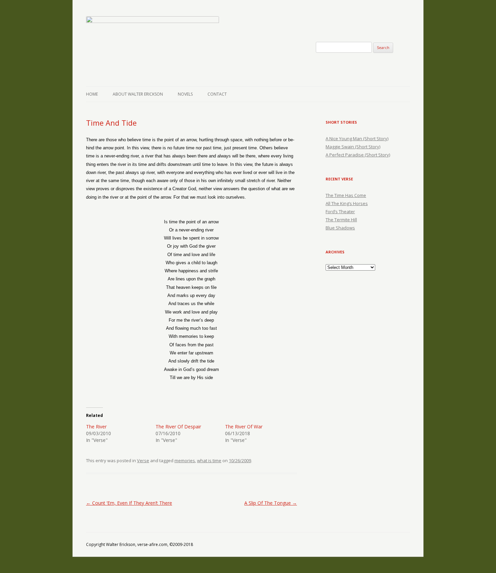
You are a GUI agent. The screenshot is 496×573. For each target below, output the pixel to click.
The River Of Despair (178, 426)
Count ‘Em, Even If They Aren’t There (129, 503)
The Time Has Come (346, 195)
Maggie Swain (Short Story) (353, 147)
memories (184, 460)
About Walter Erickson (138, 94)
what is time (209, 460)
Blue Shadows (340, 228)
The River (96, 426)
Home (92, 94)
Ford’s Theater (340, 211)
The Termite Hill (341, 220)
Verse (143, 460)
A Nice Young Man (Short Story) (357, 138)
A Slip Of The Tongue (270, 503)
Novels (185, 94)
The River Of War (244, 426)
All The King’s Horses (347, 203)
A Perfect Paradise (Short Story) (358, 155)
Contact (217, 94)
